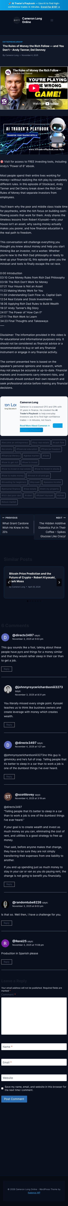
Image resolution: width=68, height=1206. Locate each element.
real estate (30, 489)
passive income (52, 482)
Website (8, 1078)
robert (28, 495)
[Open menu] (52, 20)
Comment (8, 994)
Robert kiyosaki (44, 495)
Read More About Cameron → (35, 425)
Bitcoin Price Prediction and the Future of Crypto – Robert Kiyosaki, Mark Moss (32, 577)
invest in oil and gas (38, 475)
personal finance (11, 489)
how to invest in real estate (16, 469)
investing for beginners (14, 482)
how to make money (13, 475)
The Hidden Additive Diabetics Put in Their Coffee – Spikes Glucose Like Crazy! (52, 527)
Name (7, 1046)
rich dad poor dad (11, 495)
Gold (46, 455)
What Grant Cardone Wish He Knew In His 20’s (15, 525)
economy (7, 449)
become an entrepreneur (15, 442)
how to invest (29, 462)
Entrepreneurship (13, 42)
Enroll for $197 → (50, 6)
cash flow (58, 442)
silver (60, 495)
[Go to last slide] (8, 582)
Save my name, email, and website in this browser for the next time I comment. (35, 1088)
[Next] (59, 582)
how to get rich (10, 462)
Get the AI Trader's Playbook (41, 427)
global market (31, 455)
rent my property (49, 489)
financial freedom (50, 449)
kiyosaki (35, 482)
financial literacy (11, 455)
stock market (9, 502)
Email (7, 1062)
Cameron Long (12, 55)
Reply (6, 669)
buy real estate (40, 442)
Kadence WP (34, 1192)
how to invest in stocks (47, 469)
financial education (26, 449)
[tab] (27, 601)
